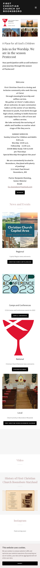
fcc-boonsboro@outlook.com (20, 186)
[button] (36, 7)
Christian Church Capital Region (20, 262)
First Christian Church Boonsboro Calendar (20, 423)
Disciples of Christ (19, 369)
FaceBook (20, 192)
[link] (14, 11)
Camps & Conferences (20, 315)
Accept (20, 563)
